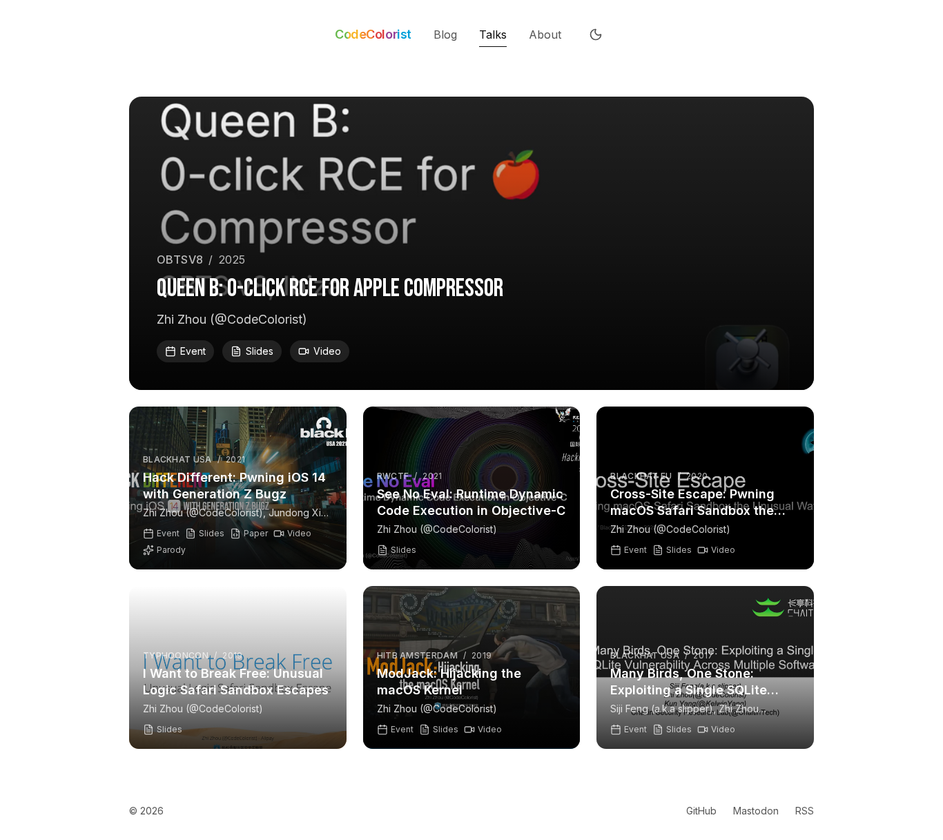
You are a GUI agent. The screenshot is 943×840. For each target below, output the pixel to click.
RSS (804, 811)
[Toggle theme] (595, 34)
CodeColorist (373, 34)
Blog (445, 34)
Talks (493, 34)
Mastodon (756, 811)
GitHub (701, 811)
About (545, 34)
